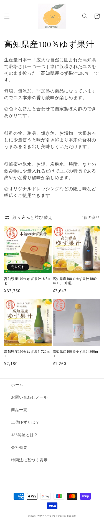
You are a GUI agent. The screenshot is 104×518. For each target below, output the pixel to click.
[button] (7, 16)
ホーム (17, 384)
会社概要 (19, 447)
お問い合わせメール (29, 397)
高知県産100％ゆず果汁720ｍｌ (27, 354)
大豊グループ (44, 515)
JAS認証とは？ (24, 434)
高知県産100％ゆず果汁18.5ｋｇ (27, 281)
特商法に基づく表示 (29, 459)
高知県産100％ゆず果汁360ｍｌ (76, 354)
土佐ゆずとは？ (25, 422)
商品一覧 (19, 409)
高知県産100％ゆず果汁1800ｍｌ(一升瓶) (75, 281)
